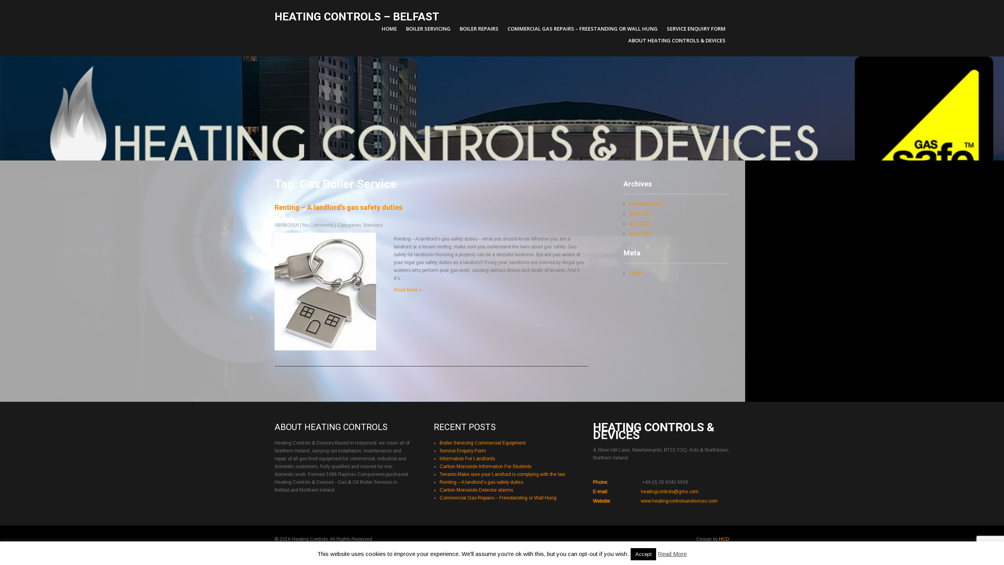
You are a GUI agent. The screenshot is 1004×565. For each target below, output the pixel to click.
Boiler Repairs (479, 28)
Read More (672, 553)
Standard (373, 225)
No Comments (318, 225)
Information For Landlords (467, 458)
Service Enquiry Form (696, 28)
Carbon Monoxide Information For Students (485, 466)
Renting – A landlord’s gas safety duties (338, 207)
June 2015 (640, 233)
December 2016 (646, 204)
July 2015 (639, 223)
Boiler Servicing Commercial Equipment (483, 443)
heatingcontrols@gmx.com (669, 491)
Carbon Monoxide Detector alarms (476, 490)
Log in (635, 273)
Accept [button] (643, 554)
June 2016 (640, 214)
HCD (724, 539)
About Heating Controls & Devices (677, 40)
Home (389, 28)
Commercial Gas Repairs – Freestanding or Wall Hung (582, 28)
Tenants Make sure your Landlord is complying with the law (502, 474)
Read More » (408, 290)
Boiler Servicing (428, 28)
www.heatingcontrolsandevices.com (679, 501)
